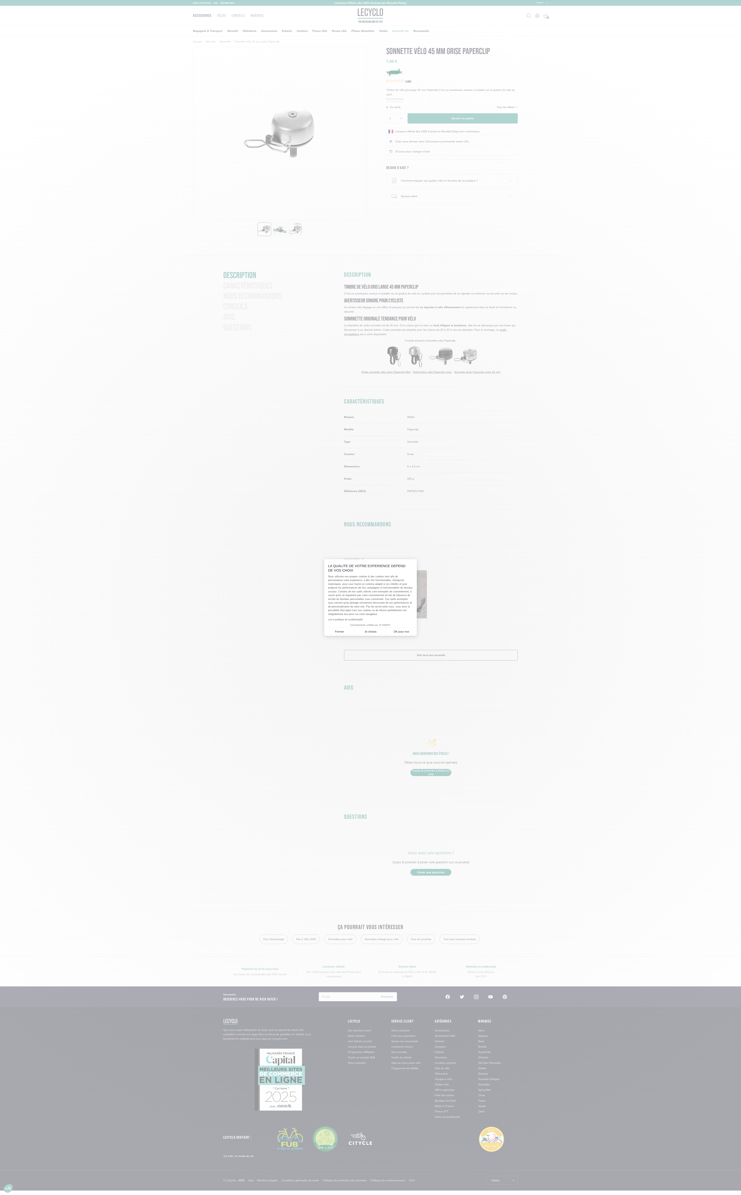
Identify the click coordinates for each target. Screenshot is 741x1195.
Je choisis (370, 631)
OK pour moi (401, 631)
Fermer (339, 631)
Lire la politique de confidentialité (345, 619)
